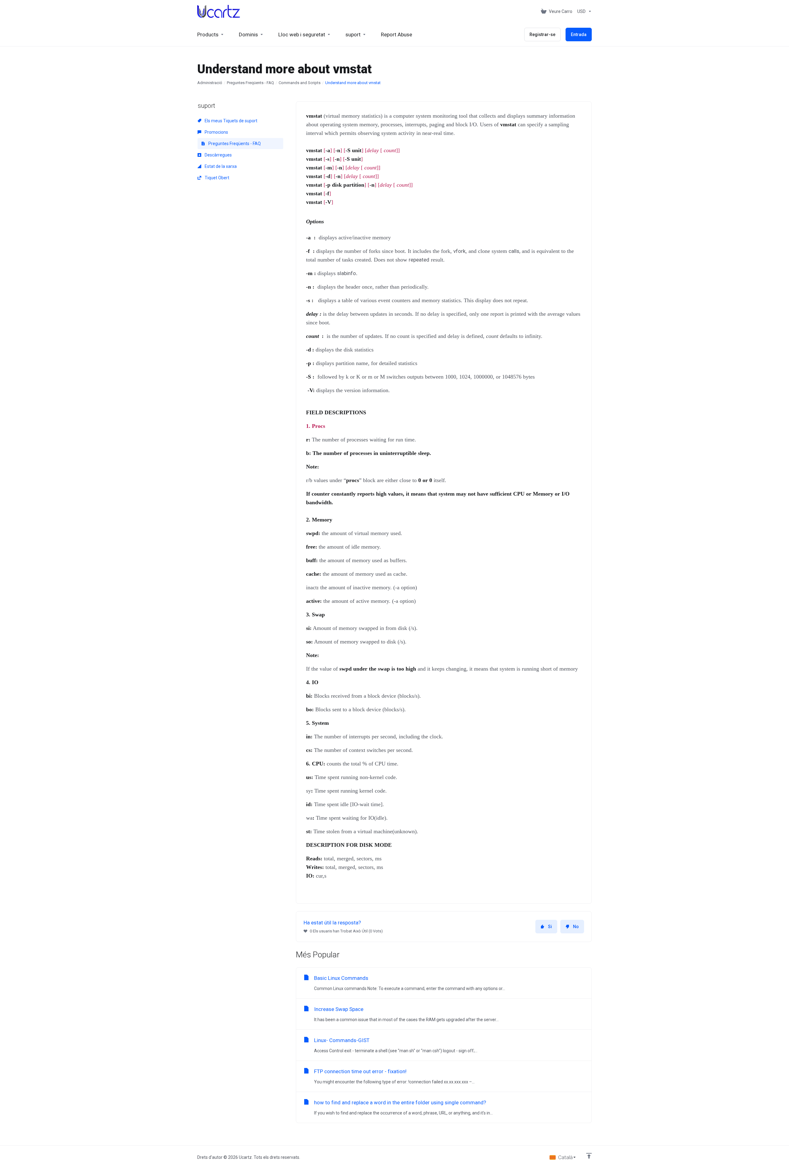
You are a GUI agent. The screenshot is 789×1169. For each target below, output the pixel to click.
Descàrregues (218, 154)
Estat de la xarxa (220, 166)
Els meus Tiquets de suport (230, 120)
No (576, 926)
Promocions (216, 132)
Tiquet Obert (216, 177)
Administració (209, 82)
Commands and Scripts (300, 82)
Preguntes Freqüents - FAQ (250, 82)
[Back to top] (589, 1156)
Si (550, 926)
